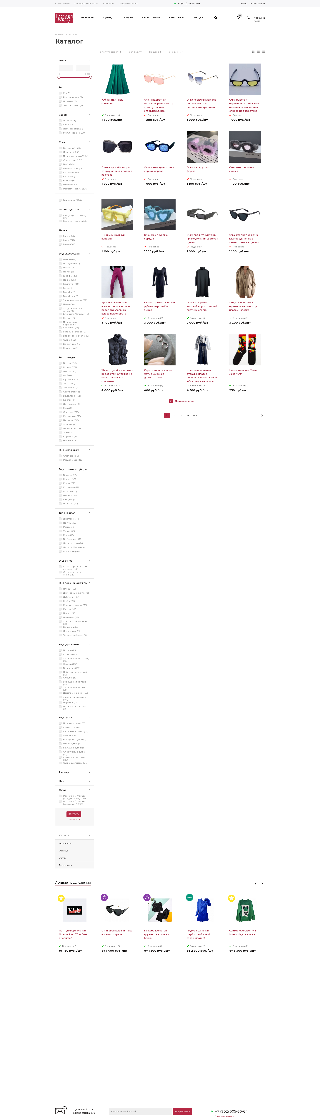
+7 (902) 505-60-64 (189, 3)
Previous (256, 883)
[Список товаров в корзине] (256, 20)
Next (262, 883)
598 (195, 415)
